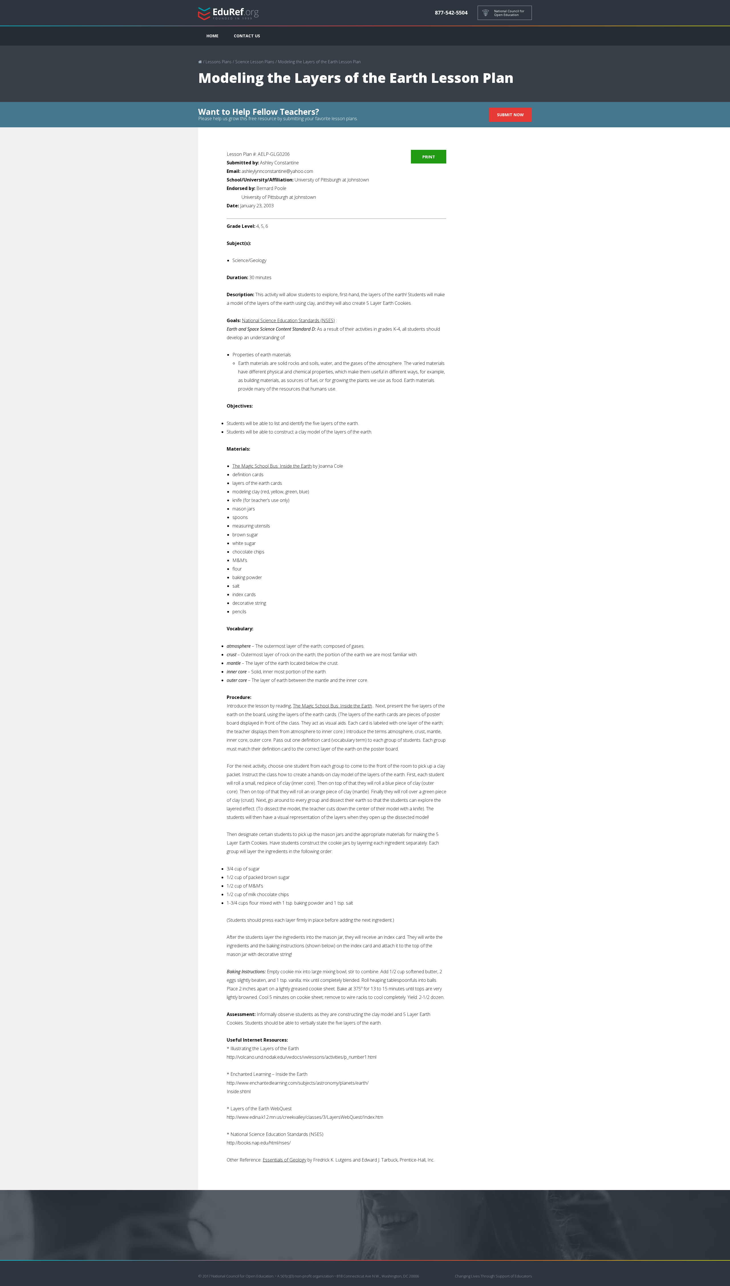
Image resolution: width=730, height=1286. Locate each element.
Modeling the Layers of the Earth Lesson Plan (319, 61)
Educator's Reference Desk (228, 13)
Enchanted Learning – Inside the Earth (268, 1074)
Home (212, 35)
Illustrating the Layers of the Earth (264, 1048)
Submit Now (510, 114)
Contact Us (247, 35)
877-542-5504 (451, 12)
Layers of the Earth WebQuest (261, 1108)
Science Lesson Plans (254, 61)
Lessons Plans (219, 61)
